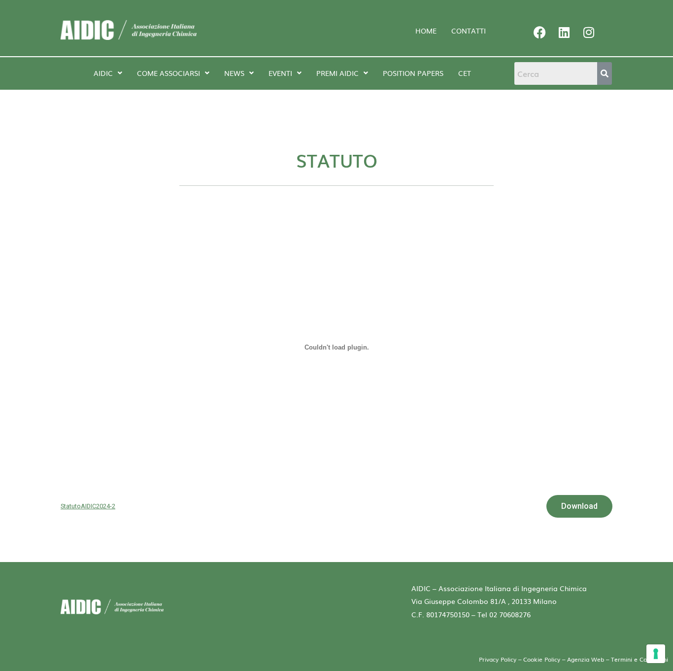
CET (464, 73)
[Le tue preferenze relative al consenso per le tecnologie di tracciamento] (655, 653)
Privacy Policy (497, 659)
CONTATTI (468, 30)
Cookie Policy (541, 659)
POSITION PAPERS (413, 73)
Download (579, 506)
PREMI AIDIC (337, 73)
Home (426, 30)
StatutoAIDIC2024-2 (88, 506)
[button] (108, 73)
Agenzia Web (586, 659)
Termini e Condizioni (639, 659)
